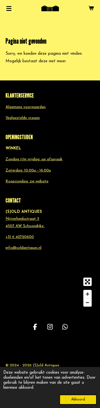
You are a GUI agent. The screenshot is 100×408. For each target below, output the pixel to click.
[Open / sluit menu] (9, 8)
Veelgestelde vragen (23, 118)
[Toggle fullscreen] (87, 282)
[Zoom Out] (87, 302)
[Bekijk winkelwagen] (91, 8)
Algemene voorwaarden (26, 107)
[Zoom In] (87, 294)
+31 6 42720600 (20, 237)
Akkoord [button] (78, 399)
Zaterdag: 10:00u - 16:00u (28, 170)
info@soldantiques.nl (23, 248)
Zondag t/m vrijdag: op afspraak (34, 159)
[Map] (50, 292)
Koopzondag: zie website (27, 181)
